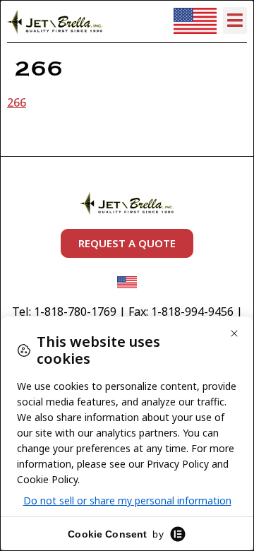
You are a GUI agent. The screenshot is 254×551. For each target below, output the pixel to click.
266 (16, 102)
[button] (235, 20)
